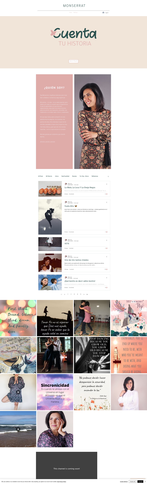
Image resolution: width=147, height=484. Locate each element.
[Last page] (87, 294)
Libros (56, 176)
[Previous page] (64, 294)
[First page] (61, 294)
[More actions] (107, 184)
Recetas (74, 176)
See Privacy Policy (61, 481)
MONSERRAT (74, 6)
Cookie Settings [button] (124, 481)
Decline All (132, 481)
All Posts (40, 176)
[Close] (145, 481)
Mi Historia (49, 176)
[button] (108, 176)
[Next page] (84, 294)
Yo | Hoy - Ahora (84, 176)
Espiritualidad (65, 176)
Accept (140, 481)
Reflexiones (95, 176)
